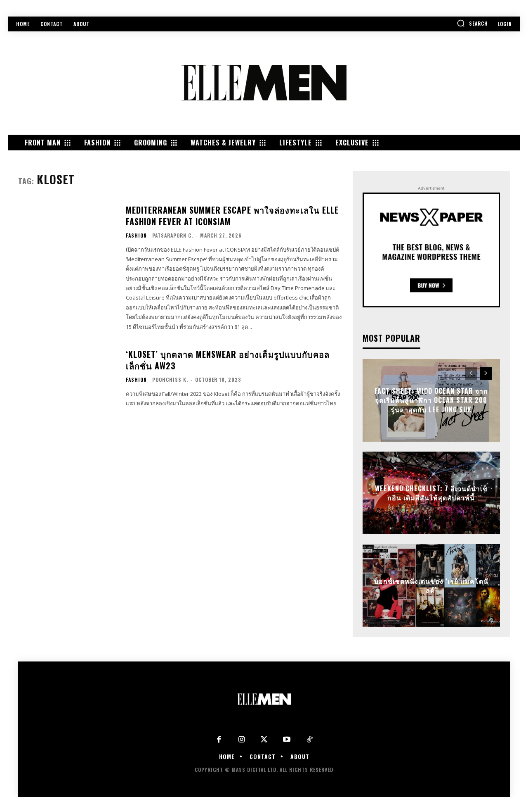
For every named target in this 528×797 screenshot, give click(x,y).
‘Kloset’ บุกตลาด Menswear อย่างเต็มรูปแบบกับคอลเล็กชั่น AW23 (228, 360)
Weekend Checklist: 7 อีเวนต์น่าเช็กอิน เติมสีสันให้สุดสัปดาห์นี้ (431, 492)
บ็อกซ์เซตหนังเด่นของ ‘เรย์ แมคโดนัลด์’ (431, 585)
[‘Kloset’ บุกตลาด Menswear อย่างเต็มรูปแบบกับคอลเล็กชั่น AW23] (67, 378)
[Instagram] (241, 739)
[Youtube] (287, 739)
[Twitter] (264, 739)
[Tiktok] (309, 739)
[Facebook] (219, 739)
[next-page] (486, 373)
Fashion (136, 235)
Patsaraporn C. (172, 235)
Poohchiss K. (170, 379)
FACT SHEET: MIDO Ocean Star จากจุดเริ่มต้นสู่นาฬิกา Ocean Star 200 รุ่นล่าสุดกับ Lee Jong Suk (431, 400)
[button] (472, 23)
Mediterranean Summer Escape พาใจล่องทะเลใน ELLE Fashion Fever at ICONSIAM (232, 216)
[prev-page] (471, 373)
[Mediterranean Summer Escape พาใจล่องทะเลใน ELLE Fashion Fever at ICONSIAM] (67, 238)
